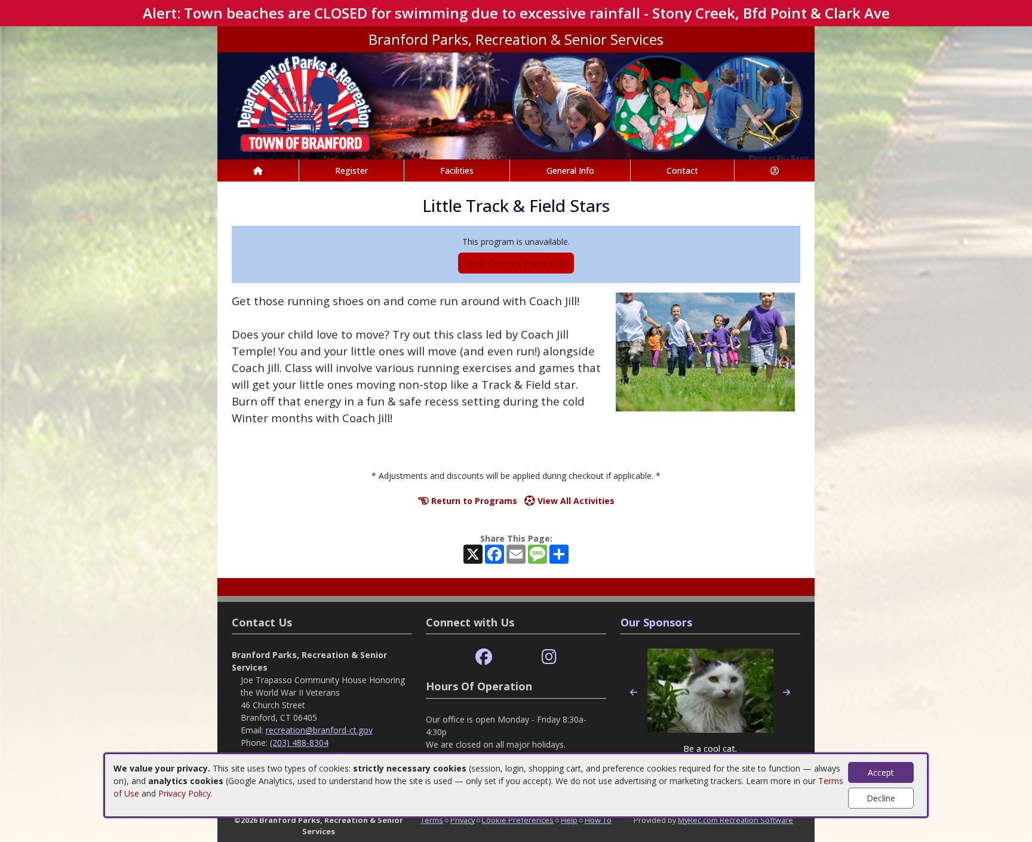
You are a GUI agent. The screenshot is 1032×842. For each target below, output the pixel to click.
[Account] (775, 170)
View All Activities (575, 500)
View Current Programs (516, 263)
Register (351, 170)
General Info (570, 170)
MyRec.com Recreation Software (735, 820)
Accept (881, 772)
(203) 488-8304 (299, 742)
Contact (682, 170)
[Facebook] (483, 657)
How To (598, 820)
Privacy (462, 820)
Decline (881, 798)
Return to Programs (473, 500)
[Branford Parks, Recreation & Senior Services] (516, 104)
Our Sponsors (656, 622)
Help (569, 820)
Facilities (457, 170)
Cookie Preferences (517, 820)
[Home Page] (258, 170)
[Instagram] (549, 657)
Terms (431, 820)
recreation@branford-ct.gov (319, 730)
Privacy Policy (184, 793)
